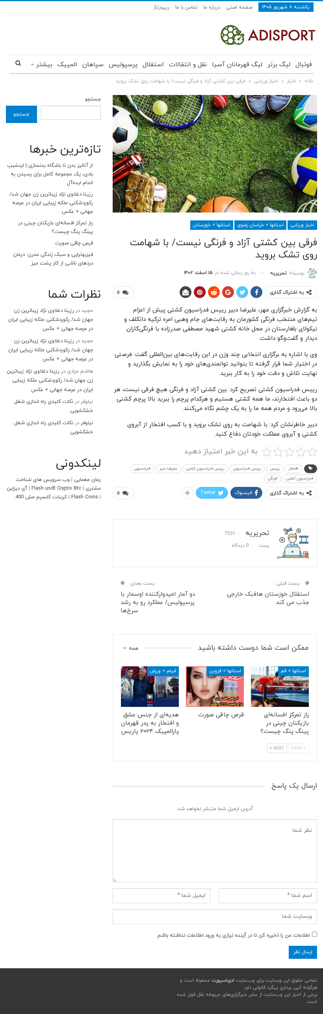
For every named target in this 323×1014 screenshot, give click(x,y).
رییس (275, 469)
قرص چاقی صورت (74, 243)
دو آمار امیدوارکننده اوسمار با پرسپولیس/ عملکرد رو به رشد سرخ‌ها (158, 602)
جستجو (93, 99)
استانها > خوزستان (211, 225)
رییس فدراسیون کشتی (205, 469)
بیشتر (44, 64)
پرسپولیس (123, 64)
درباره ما (211, 7)
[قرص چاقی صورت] (215, 686)
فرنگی (272, 478)
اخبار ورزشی (302, 225)
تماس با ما (186, 7)
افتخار (294, 469)
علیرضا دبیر (168, 469)
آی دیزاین (17, 488)
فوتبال (303, 64)
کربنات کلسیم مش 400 (41, 497)
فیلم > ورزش (163, 671)
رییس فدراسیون (247, 469)
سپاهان (93, 64)
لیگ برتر (278, 64)
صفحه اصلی (239, 7)
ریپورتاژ (161, 7)
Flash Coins (84, 497)
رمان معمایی (87, 479)
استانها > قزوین (225, 671)
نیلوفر (87, 423)
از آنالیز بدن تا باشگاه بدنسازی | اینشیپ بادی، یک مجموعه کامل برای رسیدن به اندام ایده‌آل (50, 174)
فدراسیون (142, 469)
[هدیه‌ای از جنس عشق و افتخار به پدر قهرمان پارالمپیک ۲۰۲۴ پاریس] (150, 686)
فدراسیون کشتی (299, 478)
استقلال (153, 64)
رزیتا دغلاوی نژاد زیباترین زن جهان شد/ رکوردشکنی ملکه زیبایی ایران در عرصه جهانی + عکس (51, 203)
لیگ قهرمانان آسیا (237, 64)
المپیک (67, 64)
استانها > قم (293, 671)
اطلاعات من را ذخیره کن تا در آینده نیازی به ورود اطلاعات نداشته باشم (234, 935)
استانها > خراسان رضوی (260, 225)
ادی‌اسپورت (222, 980)
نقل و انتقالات (188, 64)
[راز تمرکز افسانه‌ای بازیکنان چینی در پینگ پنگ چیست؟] (280, 686)
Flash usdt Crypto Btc (56, 488)
